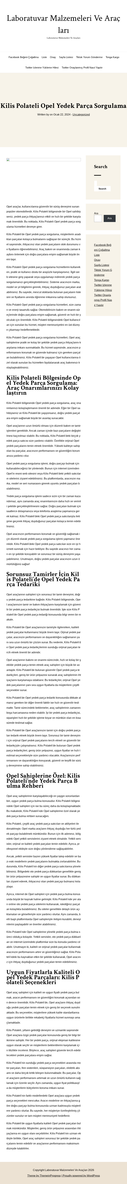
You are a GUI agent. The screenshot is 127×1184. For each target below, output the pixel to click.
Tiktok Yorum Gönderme (89, 57)
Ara (96, 213)
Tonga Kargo (112, 57)
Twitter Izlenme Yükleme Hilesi (42, 67)
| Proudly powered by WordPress (80, 1175)
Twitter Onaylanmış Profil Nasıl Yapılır (82, 67)
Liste (44, 57)
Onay (53, 57)
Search (100, 167)
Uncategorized (81, 114)
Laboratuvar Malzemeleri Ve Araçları (63, 26)
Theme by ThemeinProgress (44, 1175)
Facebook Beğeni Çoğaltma (24, 57)
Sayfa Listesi (66, 57)
